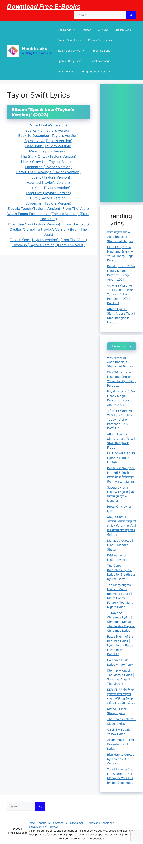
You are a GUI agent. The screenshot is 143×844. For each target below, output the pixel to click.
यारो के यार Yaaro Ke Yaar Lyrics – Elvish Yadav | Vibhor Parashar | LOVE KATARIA (120, 294)
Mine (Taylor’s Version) (48, 125)
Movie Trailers (66, 71)
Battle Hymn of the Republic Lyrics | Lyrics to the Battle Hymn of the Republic (120, 645)
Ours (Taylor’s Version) (48, 198)
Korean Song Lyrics (100, 40)
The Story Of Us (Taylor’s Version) (48, 156)
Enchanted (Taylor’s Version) (48, 167)
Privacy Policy (38, 826)
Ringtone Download (94, 71)
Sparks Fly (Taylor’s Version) (48, 130)
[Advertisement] (121, 143)
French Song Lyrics (69, 40)
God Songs (64, 29)
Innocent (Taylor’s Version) (48, 177)
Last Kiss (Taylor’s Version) (48, 188)
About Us (44, 823)
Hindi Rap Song (100, 50)
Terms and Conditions (100, 823)
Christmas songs (99, 61)
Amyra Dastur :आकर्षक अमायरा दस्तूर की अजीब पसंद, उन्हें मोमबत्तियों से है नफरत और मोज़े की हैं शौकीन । (121, 525)
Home (31, 823)
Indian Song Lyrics (69, 50)
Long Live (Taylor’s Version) (48, 193)
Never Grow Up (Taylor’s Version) (48, 162)
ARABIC (103, 29)
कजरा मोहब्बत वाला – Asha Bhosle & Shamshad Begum (120, 237)
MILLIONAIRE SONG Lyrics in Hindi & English (121, 458)
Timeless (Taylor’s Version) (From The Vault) (48, 245)
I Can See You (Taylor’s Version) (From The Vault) (48, 224)
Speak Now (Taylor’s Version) (48, 141)
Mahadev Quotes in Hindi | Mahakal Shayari (120, 545)
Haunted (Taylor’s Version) (48, 182)
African (86, 29)
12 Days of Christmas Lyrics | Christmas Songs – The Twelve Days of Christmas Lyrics (121, 621)
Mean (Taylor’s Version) (48, 151)
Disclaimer (76, 823)
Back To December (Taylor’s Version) (48, 136)
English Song (123, 29)
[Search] (131, 15)
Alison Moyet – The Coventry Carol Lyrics (120, 744)
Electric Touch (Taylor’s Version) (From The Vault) (48, 208)
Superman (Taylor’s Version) (48, 203)
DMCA (54, 826)
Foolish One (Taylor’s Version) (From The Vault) (48, 240)
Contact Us (60, 823)
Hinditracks (34, 48)
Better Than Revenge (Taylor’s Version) (48, 172)
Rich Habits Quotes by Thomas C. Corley (120, 759)
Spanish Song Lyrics (70, 61)
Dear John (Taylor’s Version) (48, 146)
